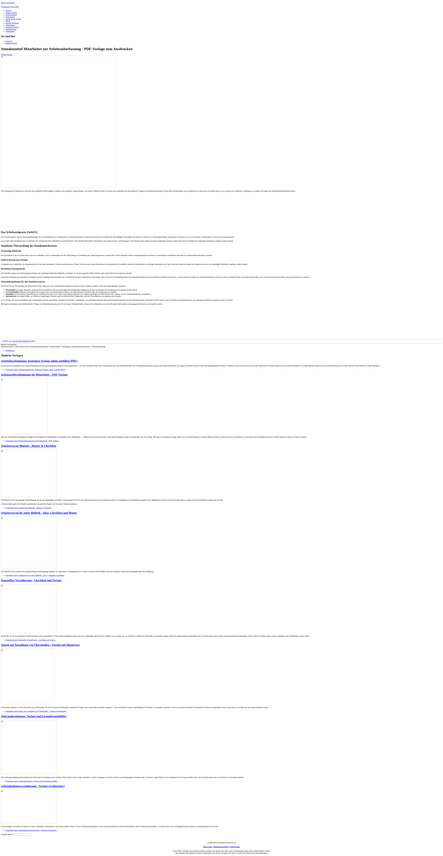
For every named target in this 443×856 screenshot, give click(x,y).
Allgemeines (10, 25)
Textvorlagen (10, 17)
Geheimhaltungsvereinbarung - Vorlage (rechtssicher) (33, 786)
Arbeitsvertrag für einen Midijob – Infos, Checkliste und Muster (39, 512)
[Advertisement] (70, 212)
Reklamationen (11, 29)
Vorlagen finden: (7, 834)
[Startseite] (10, 7)
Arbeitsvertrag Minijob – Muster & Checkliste (28, 445)
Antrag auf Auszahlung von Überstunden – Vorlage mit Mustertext (40, 644)
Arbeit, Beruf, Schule (13, 19)
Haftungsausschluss (221, 847)
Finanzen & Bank (12, 27)
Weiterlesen (36, 370)
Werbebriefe (10, 351)
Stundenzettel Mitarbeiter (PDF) (23, 341)
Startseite (9, 41)
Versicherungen (11, 15)
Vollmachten (10, 31)
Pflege (8, 21)
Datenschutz (235, 847)
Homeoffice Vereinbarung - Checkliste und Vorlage (31, 580)
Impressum (207, 847)
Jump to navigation (8, 3)
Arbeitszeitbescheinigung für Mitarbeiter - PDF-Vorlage (34, 374)
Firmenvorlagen (11, 13)
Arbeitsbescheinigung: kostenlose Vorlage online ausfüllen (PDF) (39, 360)
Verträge (9, 11)
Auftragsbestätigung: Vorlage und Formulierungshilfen (33, 716)
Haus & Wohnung (12, 23)
